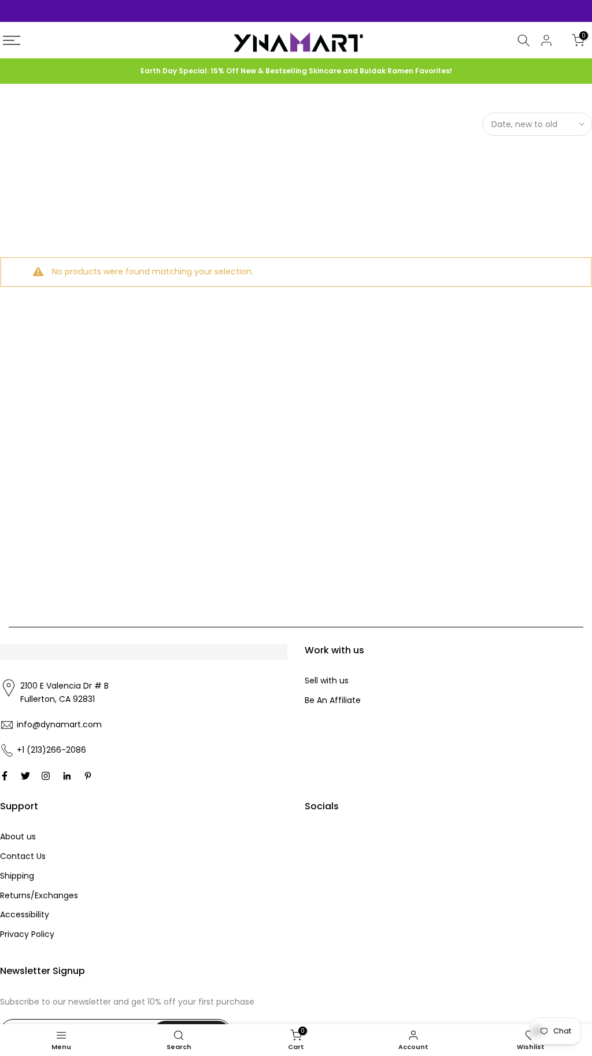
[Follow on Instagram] (46, 776)
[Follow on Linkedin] (66, 776)
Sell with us (327, 680)
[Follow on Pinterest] (88, 776)
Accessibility (24, 914)
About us (18, 836)
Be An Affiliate (333, 700)
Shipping (17, 876)
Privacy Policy (27, 934)
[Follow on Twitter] (25, 776)
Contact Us (23, 856)
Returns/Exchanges (39, 895)
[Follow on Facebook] (4, 776)
